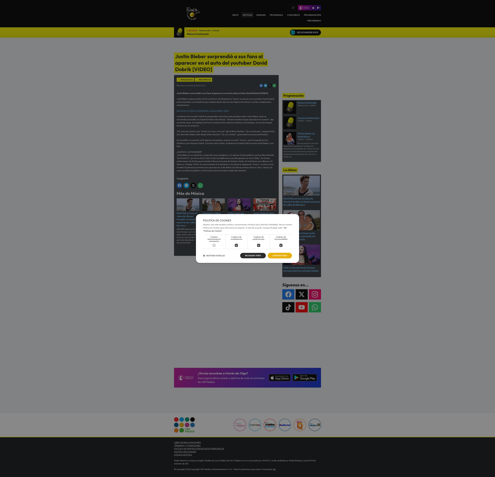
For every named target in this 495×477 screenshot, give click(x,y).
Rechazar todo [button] (253, 255)
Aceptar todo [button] (280, 255)
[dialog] (247, 238)
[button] (214, 255)
